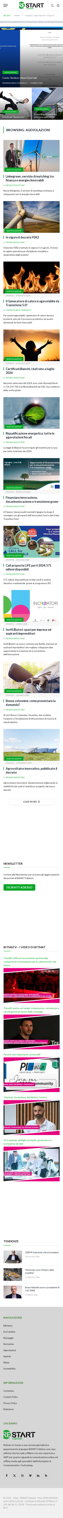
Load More (30, 801)
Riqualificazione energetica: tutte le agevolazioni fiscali (30, 435)
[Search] (58, 5)
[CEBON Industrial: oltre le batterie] (13, 1257)
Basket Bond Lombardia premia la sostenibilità (45, 115)
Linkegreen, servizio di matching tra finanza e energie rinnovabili (30, 178)
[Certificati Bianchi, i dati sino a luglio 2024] (31, 345)
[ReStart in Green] (32, 5)
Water (6, 1362)
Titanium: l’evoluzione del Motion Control (25, 1097)
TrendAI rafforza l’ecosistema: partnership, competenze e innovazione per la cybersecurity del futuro (30, 962)
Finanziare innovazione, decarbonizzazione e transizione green (32, 499)
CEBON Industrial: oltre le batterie (41, 1252)
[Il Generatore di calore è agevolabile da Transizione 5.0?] (31, 277)
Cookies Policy (10, 1397)
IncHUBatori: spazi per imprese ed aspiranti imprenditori (28, 631)
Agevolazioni (14, 169)
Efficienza (7, 1325)
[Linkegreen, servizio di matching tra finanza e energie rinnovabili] (31, 156)
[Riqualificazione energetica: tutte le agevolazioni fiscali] (31, 413)
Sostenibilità (9, 1368)
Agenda (7, 1356)
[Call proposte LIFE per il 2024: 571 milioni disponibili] (31, 541)
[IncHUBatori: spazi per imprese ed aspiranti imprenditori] (31, 606)
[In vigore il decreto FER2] (31, 217)
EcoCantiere (9, 1331)
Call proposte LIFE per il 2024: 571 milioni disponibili (28, 567)
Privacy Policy (10, 1403)
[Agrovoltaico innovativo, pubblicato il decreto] (31, 745)
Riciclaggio (8, 1338)
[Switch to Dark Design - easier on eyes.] (52, 5)
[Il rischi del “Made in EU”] (15, 104)
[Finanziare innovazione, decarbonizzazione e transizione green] (31, 474)
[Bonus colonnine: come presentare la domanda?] (31, 677)
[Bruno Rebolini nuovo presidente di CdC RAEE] (13, 1292)
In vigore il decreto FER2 (22, 237)
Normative (8, 1344)
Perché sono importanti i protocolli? (22, 1054)
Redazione (8, 1409)
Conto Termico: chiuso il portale (19, 77)
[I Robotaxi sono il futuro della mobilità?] (13, 1274)
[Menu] (5, 5)
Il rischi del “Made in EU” (13, 117)
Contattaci (8, 1390)
